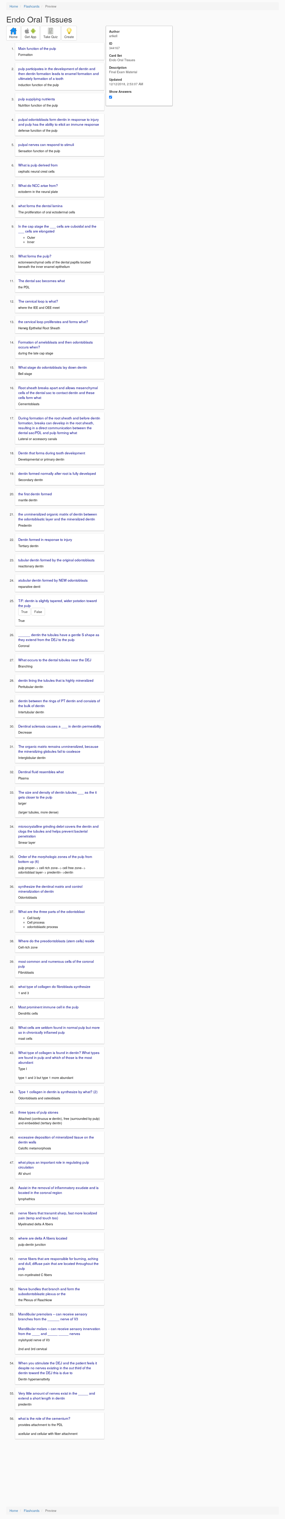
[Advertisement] (141, 149)
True (24, 611)
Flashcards (31, 6)
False (38, 611)
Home (14, 6)
